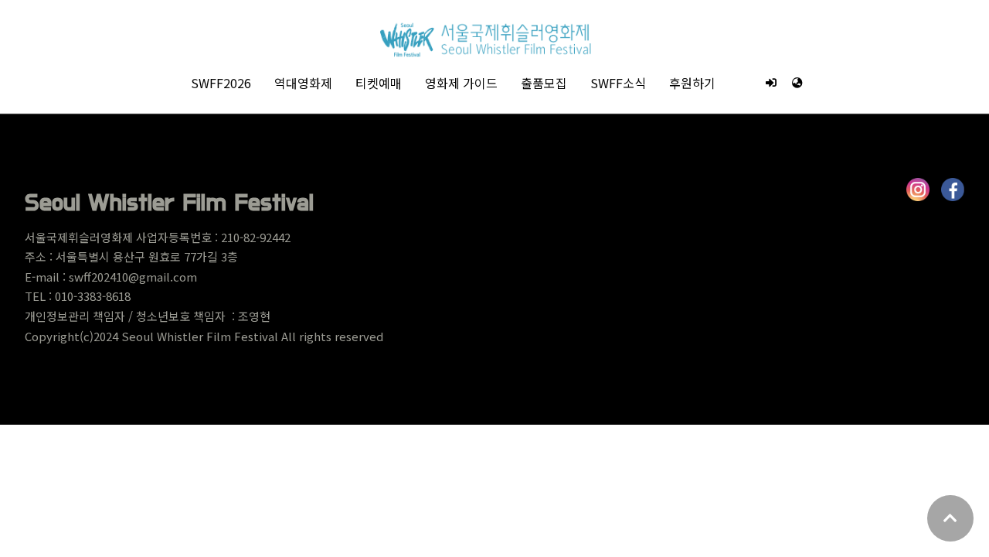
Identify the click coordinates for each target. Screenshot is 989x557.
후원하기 (692, 82)
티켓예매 (378, 82)
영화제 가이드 (461, 82)
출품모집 (544, 82)
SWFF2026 (221, 82)
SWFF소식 (618, 82)
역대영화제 (303, 82)
